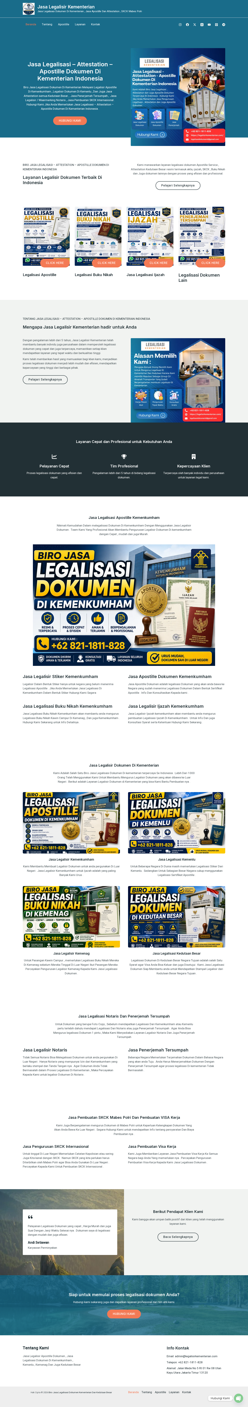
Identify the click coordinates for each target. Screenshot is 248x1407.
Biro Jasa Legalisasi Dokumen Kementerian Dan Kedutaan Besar (80, 1392)
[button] (55, 263)
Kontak (95, 24)
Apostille (63, 24)
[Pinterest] (216, 24)
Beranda (31, 24)
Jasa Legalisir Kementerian (66, 6)
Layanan (80, 24)
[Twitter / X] (194, 24)
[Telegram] (223, 24)
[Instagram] (180, 24)
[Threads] (201, 24)
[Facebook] (187, 24)
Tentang (47, 24)
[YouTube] (209, 24)
